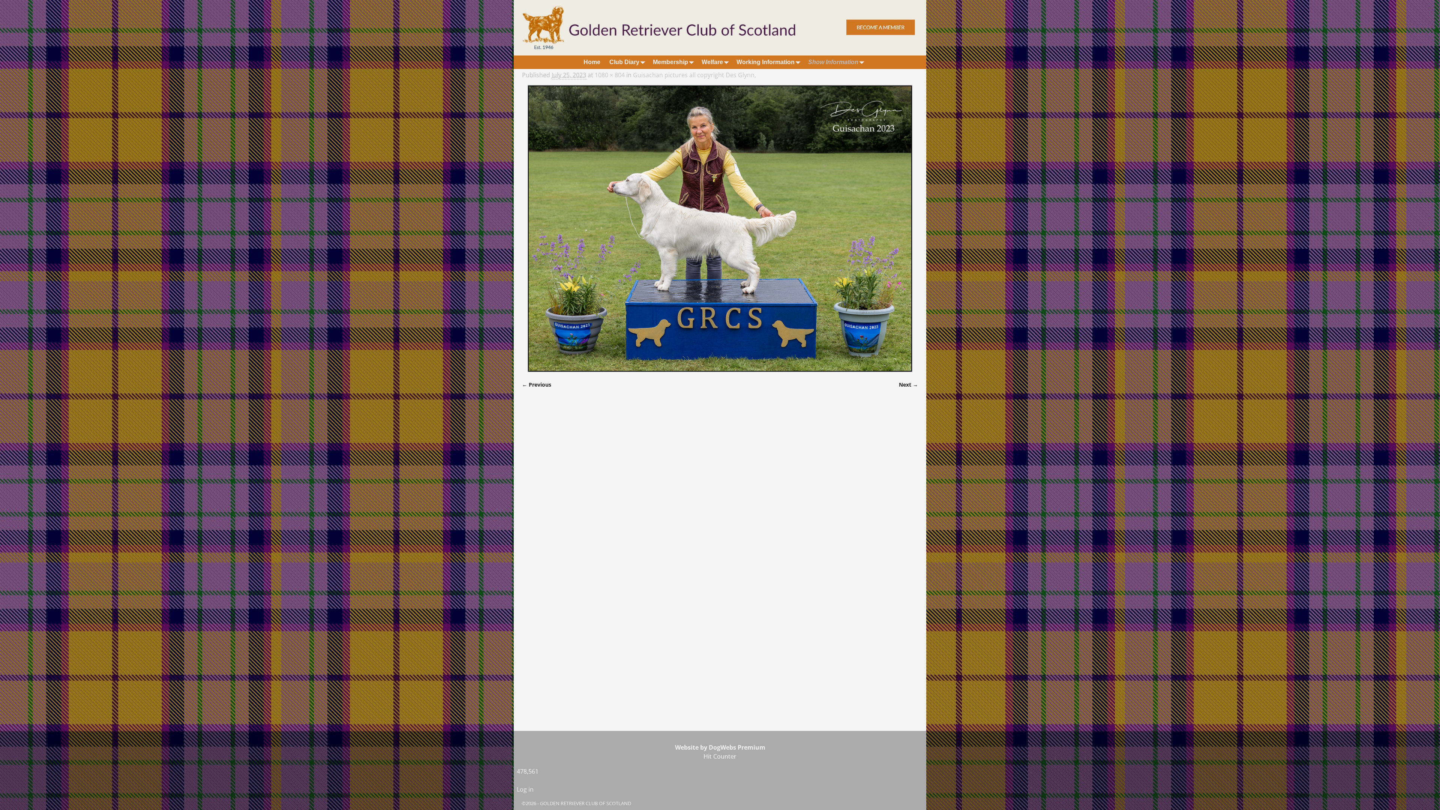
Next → (908, 384)
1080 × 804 (610, 75)
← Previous (536, 384)
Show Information (833, 62)
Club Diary (624, 62)
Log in (525, 789)
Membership (670, 62)
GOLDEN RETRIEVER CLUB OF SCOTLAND (585, 803)
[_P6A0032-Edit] (720, 229)
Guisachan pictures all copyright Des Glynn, (694, 75)
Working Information (765, 62)
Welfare (712, 62)
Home (592, 62)
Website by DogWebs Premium (720, 747)
